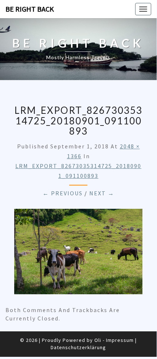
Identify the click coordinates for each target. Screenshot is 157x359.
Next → (101, 193)
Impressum (120, 340)
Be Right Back (29, 8)
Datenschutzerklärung (78, 347)
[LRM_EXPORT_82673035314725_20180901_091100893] (78, 254)
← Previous (63, 193)
